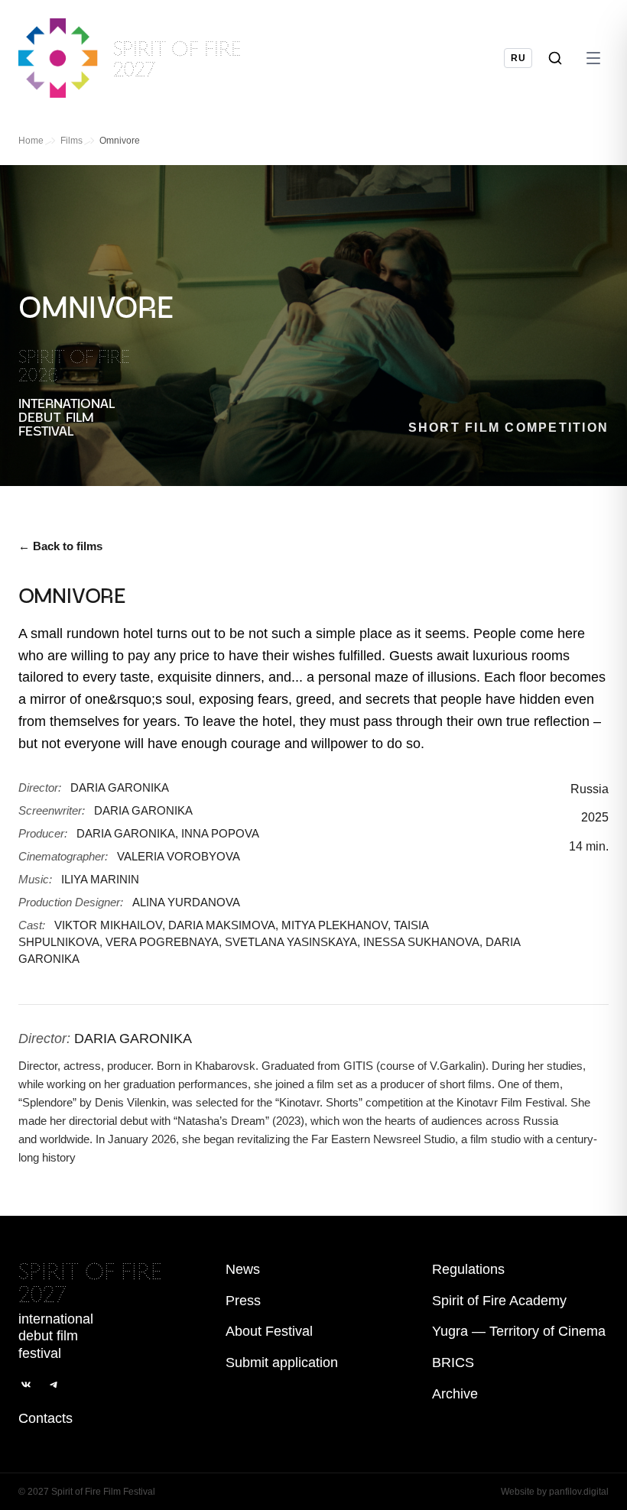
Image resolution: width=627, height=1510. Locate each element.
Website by (555, 1491)
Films (71, 140)
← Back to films (60, 546)
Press (243, 1300)
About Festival (269, 1331)
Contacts (45, 1418)
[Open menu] (593, 58)
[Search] (555, 58)
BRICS (453, 1362)
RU (518, 58)
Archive (455, 1393)
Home (31, 140)
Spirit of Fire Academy (499, 1300)
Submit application (282, 1362)
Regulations (468, 1269)
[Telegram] (53, 1384)
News (243, 1269)
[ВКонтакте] (26, 1384)
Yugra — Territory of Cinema (519, 1331)
